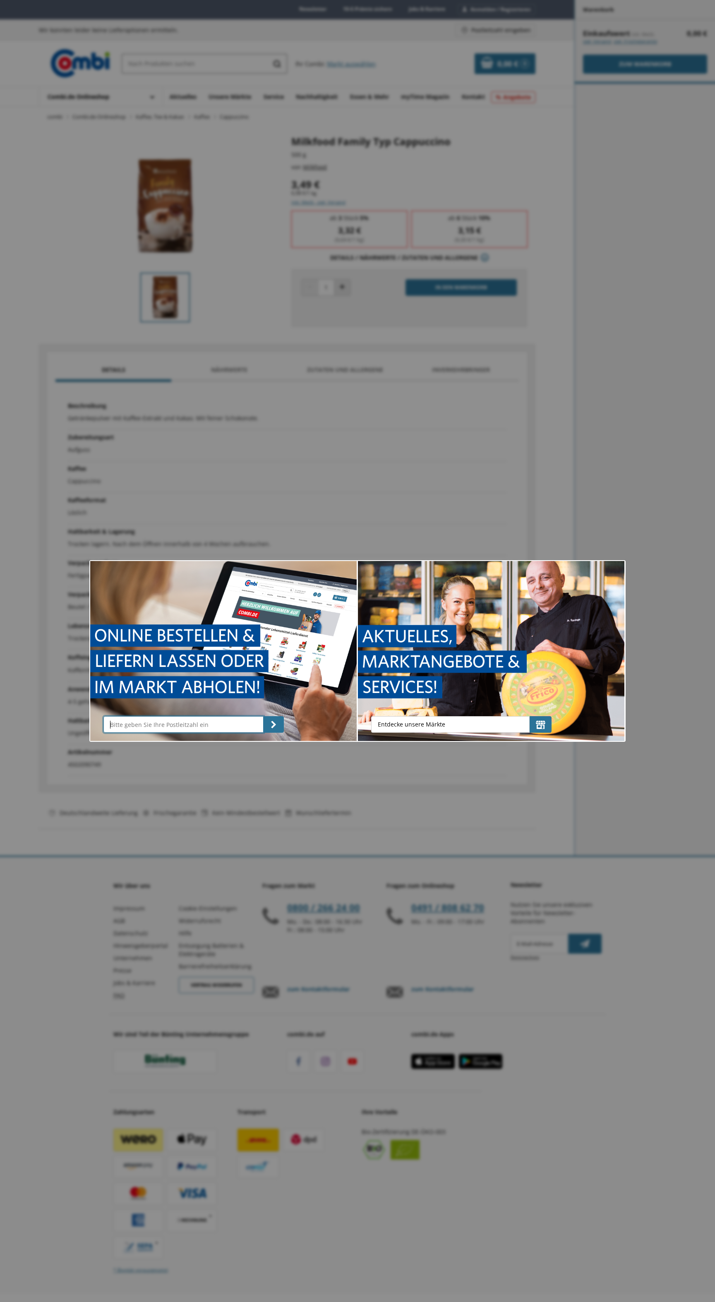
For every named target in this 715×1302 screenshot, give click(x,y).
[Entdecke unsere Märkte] (541, 724)
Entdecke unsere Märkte (411, 724)
